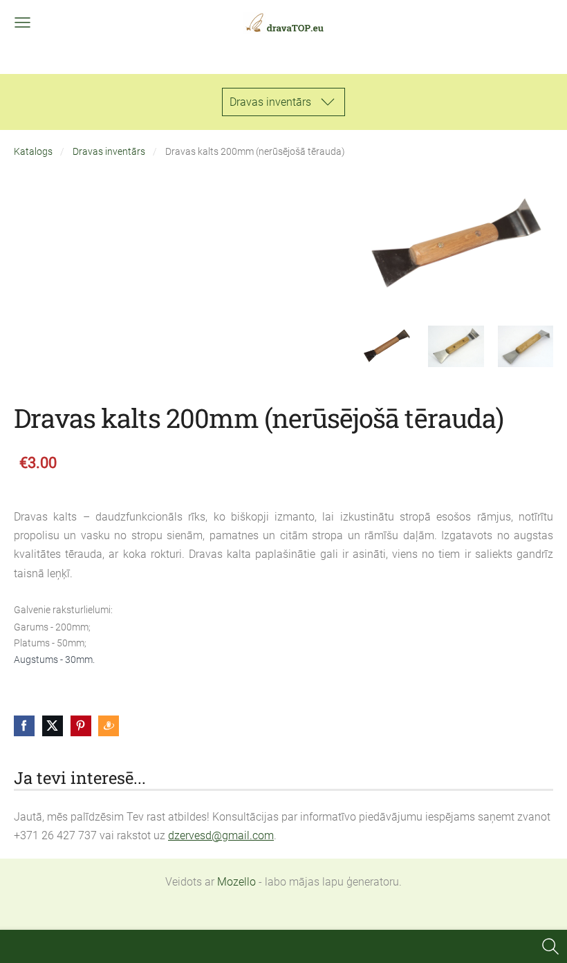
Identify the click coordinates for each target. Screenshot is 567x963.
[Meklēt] (550, 946)
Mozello (236, 881)
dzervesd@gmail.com (221, 835)
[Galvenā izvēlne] (22, 22)
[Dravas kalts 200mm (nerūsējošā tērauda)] (386, 346)
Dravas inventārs (109, 152)
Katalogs (33, 152)
